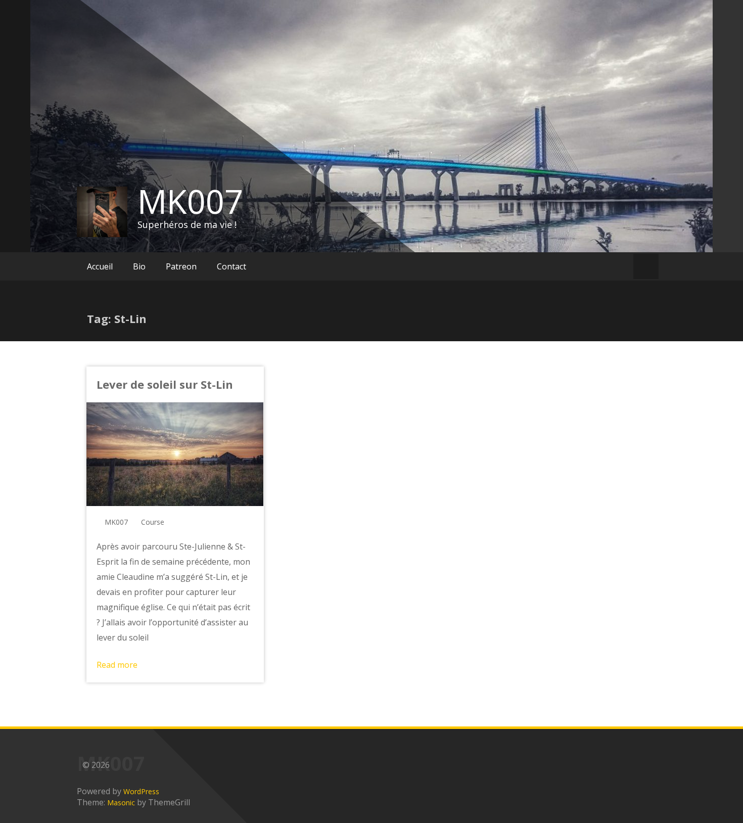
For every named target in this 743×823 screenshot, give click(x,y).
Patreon (181, 266)
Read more (117, 664)
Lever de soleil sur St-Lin (165, 384)
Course (152, 522)
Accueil (100, 266)
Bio (139, 266)
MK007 (190, 201)
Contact (231, 266)
